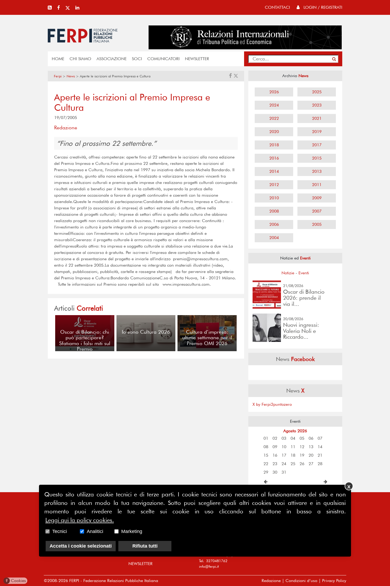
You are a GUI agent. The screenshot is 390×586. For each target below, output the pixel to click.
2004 (274, 237)
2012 (274, 184)
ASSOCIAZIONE (112, 58)
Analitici (95, 531)
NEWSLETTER (197, 58)
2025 (317, 91)
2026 (274, 91)
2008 (274, 211)
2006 (274, 224)
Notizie (287, 272)
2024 (274, 105)
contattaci (277, 7)
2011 (317, 184)
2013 (317, 171)
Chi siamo (80, 58)
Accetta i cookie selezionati (81, 546)
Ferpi (58, 76)
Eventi (303, 272)
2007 (317, 211)
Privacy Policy (334, 580)
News (71, 76)
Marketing (131, 531)
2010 (274, 197)
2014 (274, 171)
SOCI (137, 58)
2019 (317, 131)
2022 (274, 118)
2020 (274, 131)
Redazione (271, 580)
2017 (317, 144)
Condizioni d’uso (301, 580)
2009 (317, 197)
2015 (317, 158)
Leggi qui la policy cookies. (79, 520)
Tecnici (59, 531)
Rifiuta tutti (145, 546)
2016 (274, 158)
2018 (274, 144)
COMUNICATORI (163, 58)
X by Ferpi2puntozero (272, 404)
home (58, 58)
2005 (317, 224)
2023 (317, 105)
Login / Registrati (322, 7)
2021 (317, 118)
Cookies (16, 580)
